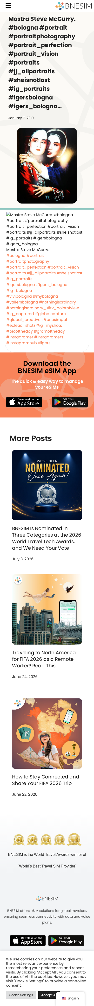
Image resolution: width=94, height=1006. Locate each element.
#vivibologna (19, 296)
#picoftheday (19, 331)
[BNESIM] (47, 899)
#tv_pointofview (63, 308)
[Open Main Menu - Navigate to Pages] (8, 5)
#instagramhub (21, 343)
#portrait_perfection (26, 267)
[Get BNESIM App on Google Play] (66, 940)
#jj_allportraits (41, 273)
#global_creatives (24, 319)
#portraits (16, 273)
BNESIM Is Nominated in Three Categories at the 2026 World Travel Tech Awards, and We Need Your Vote (46, 538)
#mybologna (45, 296)
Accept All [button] (49, 995)
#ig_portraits (19, 279)
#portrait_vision (63, 267)
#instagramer (19, 337)
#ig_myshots (49, 325)
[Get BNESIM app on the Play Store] (70, 402)
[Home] (73, 6)
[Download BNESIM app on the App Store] (24, 402)
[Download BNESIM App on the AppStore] (28, 940)
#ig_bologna (19, 290)
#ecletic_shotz (20, 325)
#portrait (35, 255)
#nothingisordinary (57, 302)
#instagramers (48, 337)
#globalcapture (50, 314)
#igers (44, 343)
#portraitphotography (27, 261)
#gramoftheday (49, 331)
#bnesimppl (55, 319)
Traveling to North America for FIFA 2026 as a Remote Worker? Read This (44, 659)
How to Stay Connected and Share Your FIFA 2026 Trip (45, 780)
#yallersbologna (22, 302)
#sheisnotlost (69, 273)
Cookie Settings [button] (21, 995)
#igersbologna (20, 284)
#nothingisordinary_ (26, 308)
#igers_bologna (51, 284)
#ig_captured (20, 314)
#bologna (16, 255)
